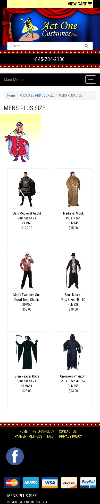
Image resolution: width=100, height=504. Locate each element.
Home (11, 95)
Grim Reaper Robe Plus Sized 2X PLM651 (27, 381)
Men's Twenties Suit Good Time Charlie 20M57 (27, 299)
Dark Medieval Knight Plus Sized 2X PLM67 (27, 218)
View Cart (78, 3)
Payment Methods (28, 436)
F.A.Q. (50, 436)
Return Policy (43, 431)
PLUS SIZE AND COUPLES (37, 95)
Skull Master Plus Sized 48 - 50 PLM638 (73, 299)
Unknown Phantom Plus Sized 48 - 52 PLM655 (73, 381)
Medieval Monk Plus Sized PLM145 (73, 218)
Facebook (14, 450)
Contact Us (68, 431)
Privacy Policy (70, 436)
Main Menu (13, 79)
